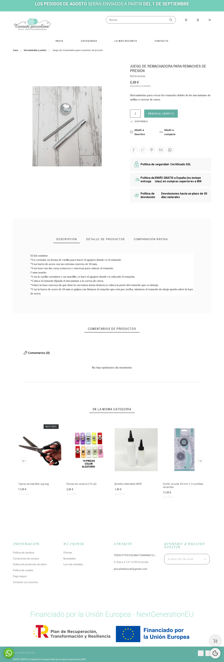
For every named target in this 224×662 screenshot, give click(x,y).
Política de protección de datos (30, 564)
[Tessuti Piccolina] (32, 25)
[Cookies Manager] (215, 653)
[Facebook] (201, 653)
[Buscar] (171, 20)
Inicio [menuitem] (59, 40)
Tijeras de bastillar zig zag (33, 484)
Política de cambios (23, 552)
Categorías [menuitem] (89, 40)
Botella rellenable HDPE (128, 484)
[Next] (200, 461)
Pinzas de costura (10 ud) (81, 484)
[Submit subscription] (204, 559)
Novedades (69, 558)
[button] (141, 132)
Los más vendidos (73, 564)
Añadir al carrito (161, 113)
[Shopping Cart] (215, 641)
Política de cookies (23, 570)
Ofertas (67, 552)
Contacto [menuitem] (162, 40)
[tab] (66, 239)
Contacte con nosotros (25, 582)
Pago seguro (20, 576)
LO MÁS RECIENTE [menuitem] (126, 40)
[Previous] (24, 461)
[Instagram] (208, 653)
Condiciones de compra (26, 558)
